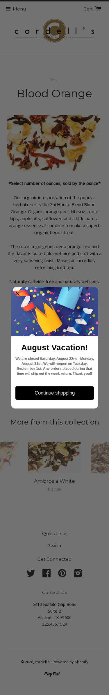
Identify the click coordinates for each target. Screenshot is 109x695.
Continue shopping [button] (55, 393)
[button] (17, 293)
